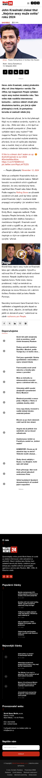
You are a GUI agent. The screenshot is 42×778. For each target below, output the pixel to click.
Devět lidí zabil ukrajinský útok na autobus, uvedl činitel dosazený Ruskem (26, 339)
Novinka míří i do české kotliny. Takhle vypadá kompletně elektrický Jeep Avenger (28, 603)
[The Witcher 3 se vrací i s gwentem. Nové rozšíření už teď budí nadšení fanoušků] (10, 675)
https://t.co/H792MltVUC (13, 161)
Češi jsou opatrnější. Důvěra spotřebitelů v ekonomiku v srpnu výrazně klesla (27, 359)
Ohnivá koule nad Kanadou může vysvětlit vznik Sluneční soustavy (28, 633)
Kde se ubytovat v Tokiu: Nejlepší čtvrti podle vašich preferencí (27, 623)
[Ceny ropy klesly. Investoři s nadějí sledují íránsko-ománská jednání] (8, 411)
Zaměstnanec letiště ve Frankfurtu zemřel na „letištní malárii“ (28, 441)
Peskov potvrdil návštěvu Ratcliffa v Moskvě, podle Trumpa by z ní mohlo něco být (27, 350)
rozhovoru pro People (16, 316)
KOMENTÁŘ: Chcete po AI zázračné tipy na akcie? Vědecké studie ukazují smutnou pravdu (26, 452)
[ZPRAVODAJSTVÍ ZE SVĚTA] (7, 3)
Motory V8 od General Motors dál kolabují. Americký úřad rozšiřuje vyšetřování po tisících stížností (27, 684)
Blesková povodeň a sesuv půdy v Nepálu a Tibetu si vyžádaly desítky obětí (27, 400)
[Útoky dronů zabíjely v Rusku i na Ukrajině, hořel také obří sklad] (8, 462)
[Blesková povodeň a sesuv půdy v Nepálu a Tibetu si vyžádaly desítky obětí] (8, 401)
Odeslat (21, 754)
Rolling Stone (22, 192)
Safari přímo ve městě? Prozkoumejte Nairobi (25, 654)
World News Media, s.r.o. (20, 763)
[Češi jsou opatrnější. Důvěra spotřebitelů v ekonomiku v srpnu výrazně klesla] (8, 360)
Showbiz (6, 22)
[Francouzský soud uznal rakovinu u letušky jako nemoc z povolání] (8, 370)
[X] (38, 3)
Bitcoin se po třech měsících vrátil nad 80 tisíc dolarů (27, 421)
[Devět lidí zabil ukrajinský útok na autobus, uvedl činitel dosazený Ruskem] (8, 339)
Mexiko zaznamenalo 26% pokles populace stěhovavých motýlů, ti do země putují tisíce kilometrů (28, 594)
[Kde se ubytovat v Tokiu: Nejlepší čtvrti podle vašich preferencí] (10, 624)
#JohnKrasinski (9, 156)
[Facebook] (32, 3)
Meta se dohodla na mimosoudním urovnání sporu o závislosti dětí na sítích (26, 381)
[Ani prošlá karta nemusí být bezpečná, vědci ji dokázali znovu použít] (10, 694)
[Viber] (21, 72)
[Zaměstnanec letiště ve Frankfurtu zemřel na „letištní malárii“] (8, 441)
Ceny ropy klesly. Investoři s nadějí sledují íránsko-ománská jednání (27, 411)
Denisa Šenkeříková (15, 64)
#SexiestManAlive (10, 159)
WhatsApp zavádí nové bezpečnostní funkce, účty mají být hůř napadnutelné (28, 664)
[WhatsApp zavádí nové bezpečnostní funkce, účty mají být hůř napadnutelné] (10, 665)
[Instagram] (35, 3)
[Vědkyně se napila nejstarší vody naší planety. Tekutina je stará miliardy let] (10, 614)
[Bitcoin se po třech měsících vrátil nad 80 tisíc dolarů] (8, 421)
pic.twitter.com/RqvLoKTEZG (15, 164)
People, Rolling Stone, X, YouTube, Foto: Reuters (23, 60)
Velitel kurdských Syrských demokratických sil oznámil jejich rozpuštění (27, 482)
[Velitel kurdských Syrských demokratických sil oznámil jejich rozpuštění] (8, 482)
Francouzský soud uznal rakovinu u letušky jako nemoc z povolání (26, 369)
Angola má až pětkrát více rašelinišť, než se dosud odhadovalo (26, 430)
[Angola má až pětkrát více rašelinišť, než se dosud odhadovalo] (8, 431)
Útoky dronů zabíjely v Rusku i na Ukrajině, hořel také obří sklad (26, 461)
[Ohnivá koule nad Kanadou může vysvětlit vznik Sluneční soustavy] (10, 634)
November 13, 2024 (30, 170)
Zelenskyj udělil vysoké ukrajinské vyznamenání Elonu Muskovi (26, 390)
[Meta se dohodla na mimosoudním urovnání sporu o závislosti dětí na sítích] (8, 380)
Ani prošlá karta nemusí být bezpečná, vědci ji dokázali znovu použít (27, 693)
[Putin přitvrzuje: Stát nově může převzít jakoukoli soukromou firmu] (8, 472)
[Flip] (26, 72)
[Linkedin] (16, 72)
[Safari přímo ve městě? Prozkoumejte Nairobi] (10, 655)
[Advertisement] (21, 511)
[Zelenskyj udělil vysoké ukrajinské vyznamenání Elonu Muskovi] (8, 390)
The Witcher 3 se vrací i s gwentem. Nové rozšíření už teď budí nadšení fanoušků (28, 674)
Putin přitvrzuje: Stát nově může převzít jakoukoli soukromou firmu (26, 472)
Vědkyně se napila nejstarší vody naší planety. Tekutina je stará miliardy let (27, 613)
